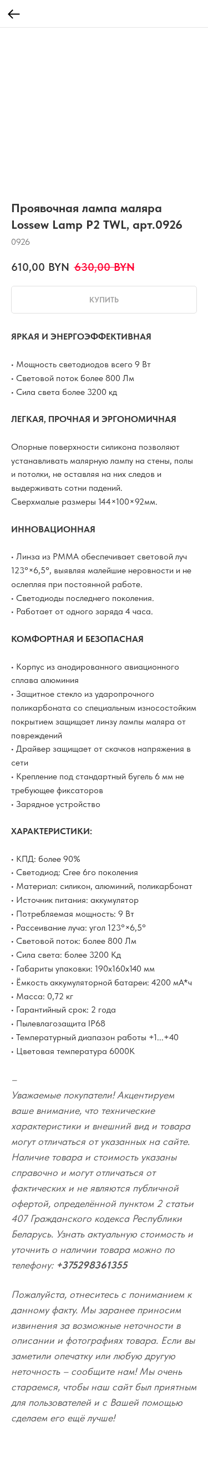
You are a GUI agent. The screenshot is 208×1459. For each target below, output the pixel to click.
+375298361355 (92, 1265)
